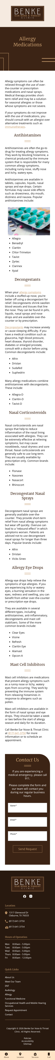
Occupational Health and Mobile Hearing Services (25, 1004)
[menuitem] (6, 1055)
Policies (27, 1038)
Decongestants (14, 327)
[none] (6, 1055)
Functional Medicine (15, 998)
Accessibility (28, 1041)
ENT (7, 985)
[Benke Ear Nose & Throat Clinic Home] (27, 13)
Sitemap (27, 1043)
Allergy (8, 994)
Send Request (27, 849)
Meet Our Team (13, 981)
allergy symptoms (30, 292)
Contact (9, 1014)
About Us (9, 977)
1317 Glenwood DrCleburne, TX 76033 (19, 914)
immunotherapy (15, 126)
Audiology (10, 990)
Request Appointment (16, 1010)
